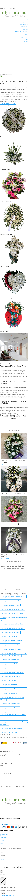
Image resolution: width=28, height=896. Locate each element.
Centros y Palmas (5, 169)
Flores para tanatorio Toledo (9, 732)
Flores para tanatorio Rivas (9, 693)
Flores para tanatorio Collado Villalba (12, 624)
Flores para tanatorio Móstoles (10, 676)
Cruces (26, 27)
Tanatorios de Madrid (6, 364)
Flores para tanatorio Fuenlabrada (11, 641)
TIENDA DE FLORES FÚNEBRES (6, 830)
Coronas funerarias (24, 22)
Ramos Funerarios (5, 202)
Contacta (26, 41)
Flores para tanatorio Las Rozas (10, 655)
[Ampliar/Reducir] (0, 874)
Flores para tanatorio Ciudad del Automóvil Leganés (13, 619)
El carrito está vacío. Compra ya (7, 895)
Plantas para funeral (23, 33)
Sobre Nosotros (24, 37)
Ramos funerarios (24, 26)
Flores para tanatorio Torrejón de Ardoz (13, 714)
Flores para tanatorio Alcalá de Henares (13, 597)
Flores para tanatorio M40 (9, 668)
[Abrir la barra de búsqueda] (0, 73)
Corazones (25, 29)
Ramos (1, 842)
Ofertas (26, 34)
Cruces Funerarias (5, 266)
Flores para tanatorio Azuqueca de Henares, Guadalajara (14, 723)
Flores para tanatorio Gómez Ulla (11, 649)
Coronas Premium (4, 835)
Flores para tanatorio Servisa (10, 708)
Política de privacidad (10, 867)
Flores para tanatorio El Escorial (10, 636)
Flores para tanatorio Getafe (9, 645)
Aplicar (14, 890)
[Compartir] (3, 874)
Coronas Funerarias (4, 834)
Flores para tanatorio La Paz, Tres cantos (13, 653)
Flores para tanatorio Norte (9, 680)
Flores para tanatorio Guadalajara (11, 728)
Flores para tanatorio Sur (8, 712)
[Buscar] (1, 76)
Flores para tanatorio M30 (9, 664)
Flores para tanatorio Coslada (10, 632)
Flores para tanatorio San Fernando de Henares (12, 698)
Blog (27, 39)
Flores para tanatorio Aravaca (10, 605)
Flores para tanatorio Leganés (10, 659)
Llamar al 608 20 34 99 (8, 103)
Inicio (27, 19)
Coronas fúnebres (5, 137)
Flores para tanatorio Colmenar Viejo (12, 628)
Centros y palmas (24, 24)
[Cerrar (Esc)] (4, 874)
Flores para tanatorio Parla (9, 685)
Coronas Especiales (6, 234)
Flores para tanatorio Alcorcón (10, 601)
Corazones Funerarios (6, 299)
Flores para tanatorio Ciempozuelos (12, 613)
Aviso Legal (2, 867)
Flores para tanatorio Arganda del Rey (12, 609)
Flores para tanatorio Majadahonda (12, 672)
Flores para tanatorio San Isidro (10, 703)
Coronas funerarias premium (21, 31)
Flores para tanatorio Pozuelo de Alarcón (13, 689)
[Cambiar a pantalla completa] (1, 874)
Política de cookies (10, 869)
